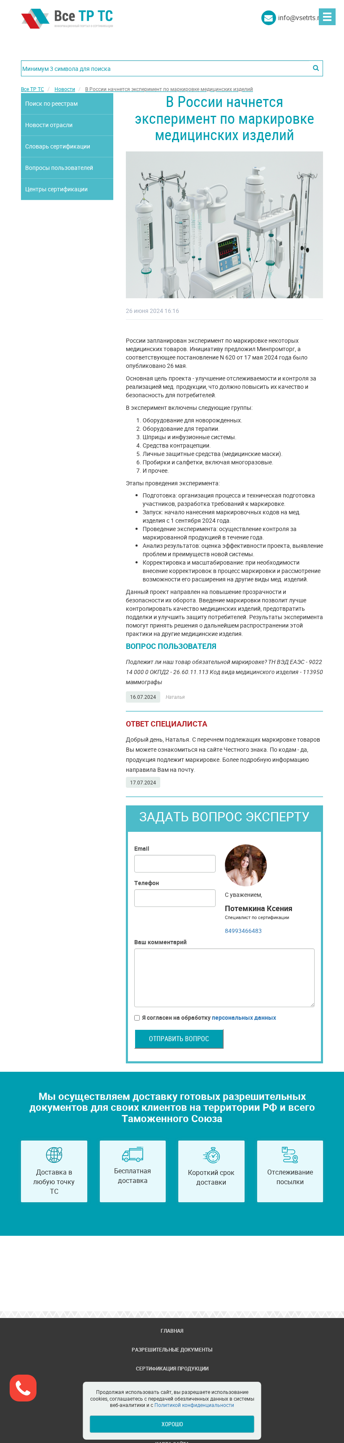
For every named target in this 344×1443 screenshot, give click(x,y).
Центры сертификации (56, 189)
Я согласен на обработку (209, 1017)
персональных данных (244, 1017)
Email (141, 848)
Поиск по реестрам (51, 103)
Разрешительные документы (172, 1349)
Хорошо (172, 1424)
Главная (172, 1330)
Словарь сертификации (57, 146)
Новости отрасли (49, 125)
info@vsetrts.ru (300, 17)
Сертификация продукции (172, 1368)
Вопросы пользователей (59, 168)
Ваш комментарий (160, 942)
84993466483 (243, 931)
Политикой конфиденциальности (194, 1404)
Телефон (146, 883)
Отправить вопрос (179, 1038)
